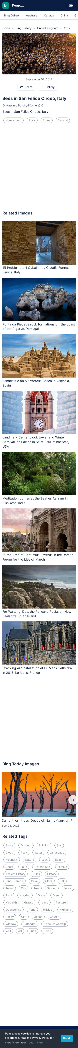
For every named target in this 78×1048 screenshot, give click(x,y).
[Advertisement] (39, 168)
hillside (47, 909)
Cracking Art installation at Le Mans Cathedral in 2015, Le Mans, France (37, 670)
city (23, 888)
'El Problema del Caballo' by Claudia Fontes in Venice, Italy (37, 270)
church (54, 916)
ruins (36, 874)
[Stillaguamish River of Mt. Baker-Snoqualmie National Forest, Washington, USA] (72, 54)
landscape (57, 852)
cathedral (29, 923)
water (38, 852)
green (56, 895)
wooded (25, 895)
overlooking (13, 909)
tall (62, 881)
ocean (38, 916)
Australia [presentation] (32, 15)
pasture (61, 902)
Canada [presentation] (49, 15)
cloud (9, 852)
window (11, 923)
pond (32, 909)
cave (34, 881)
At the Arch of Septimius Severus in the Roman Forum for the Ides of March (37, 557)
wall (8, 931)
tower (10, 888)
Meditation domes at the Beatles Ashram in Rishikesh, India (35, 500)
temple (62, 866)
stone (46, 120)
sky (59, 845)
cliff (23, 916)
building (44, 845)
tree (36, 888)
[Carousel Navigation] (39, 803)
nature (29, 859)
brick (32, 931)
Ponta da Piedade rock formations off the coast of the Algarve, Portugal (38, 326)
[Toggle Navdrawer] (71, 6)
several (63, 120)
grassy (28, 902)
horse (47, 931)
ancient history (15, 874)
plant (9, 895)
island (44, 902)
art (20, 931)
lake (24, 866)
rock (32, 120)
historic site (42, 866)
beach (59, 859)
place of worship (55, 923)
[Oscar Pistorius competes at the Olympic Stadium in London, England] (6, 54)
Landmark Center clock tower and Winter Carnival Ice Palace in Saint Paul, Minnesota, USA (35, 441)
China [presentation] (64, 15)
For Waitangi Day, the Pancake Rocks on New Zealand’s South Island (36, 614)
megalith (11, 902)
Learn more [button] (36, 1042)
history (51, 874)
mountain (12, 859)
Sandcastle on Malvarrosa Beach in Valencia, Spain (36, 383)
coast (9, 866)
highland (65, 909)
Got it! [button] (67, 1038)
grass (41, 895)
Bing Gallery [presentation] (12, 15)
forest (68, 888)
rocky (10, 916)
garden (51, 888)
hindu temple (15, 881)
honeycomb (13, 120)
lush (44, 859)
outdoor (26, 845)
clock (49, 881)
